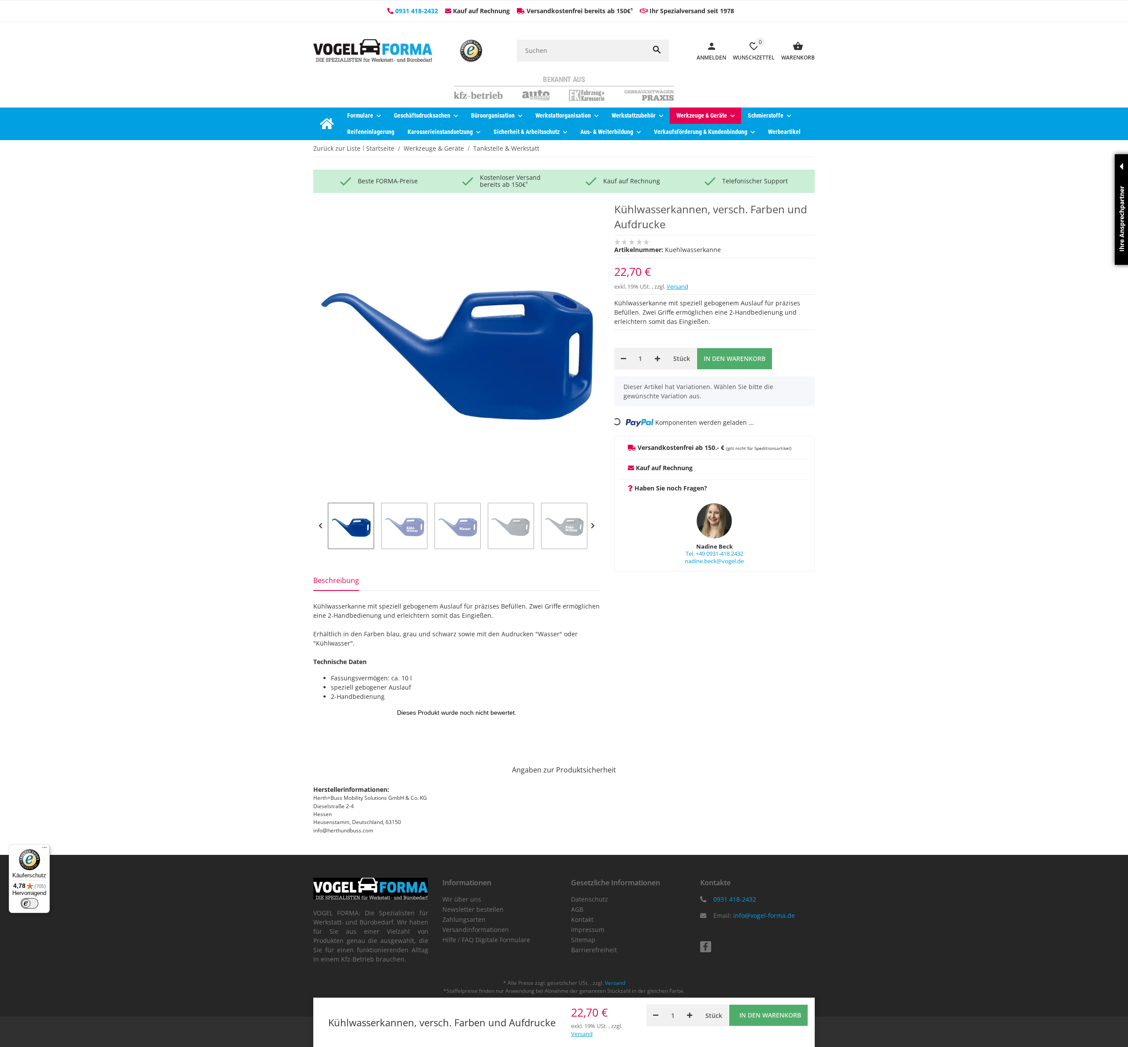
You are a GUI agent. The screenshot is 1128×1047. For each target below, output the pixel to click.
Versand (677, 286)
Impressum (588, 929)
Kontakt (582, 919)
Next (593, 526)
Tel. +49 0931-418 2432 (714, 553)
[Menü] (44, 849)
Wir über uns (461, 899)
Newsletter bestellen (473, 909)
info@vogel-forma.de (764, 915)
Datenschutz (589, 899)
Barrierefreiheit (594, 950)
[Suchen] (657, 51)
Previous (320, 526)
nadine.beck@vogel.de (714, 561)
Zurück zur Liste (336, 148)
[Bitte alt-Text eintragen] (471, 51)
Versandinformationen (475, 929)
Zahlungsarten (464, 919)
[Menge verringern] (623, 359)
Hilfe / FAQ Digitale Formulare (486, 940)
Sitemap (583, 940)
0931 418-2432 (416, 11)
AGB (577, 909)
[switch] (29, 903)
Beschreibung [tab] (336, 580)
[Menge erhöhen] (657, 359)
